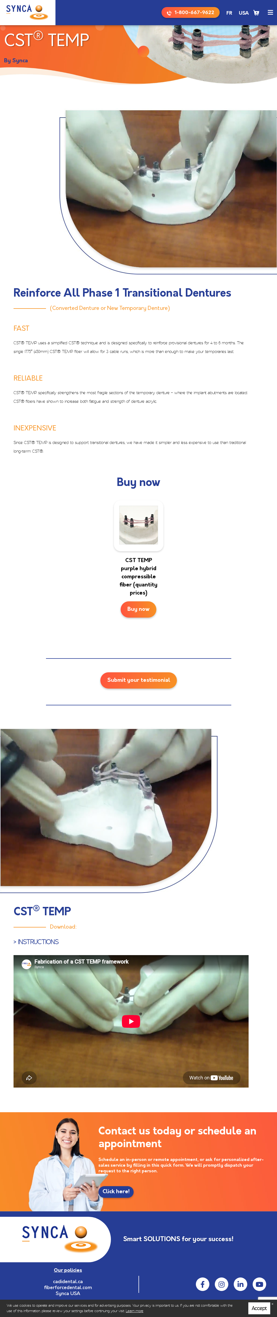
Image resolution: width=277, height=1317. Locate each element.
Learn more (134, 1311)
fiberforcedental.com (68, 1288)
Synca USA (68, 1294)
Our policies (68, 1270)
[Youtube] (259, 1284)
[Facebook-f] (202, 1284)
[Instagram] (221, 1284)
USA (244, 13)
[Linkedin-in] (240, 1284)
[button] (270, 12)
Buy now (138, 609)
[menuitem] (229, 14)
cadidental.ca (68, 1282)
